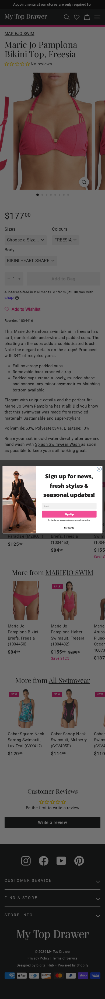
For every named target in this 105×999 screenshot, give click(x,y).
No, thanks (69, 527)
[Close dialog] (99, 469)
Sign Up (69, 514)
